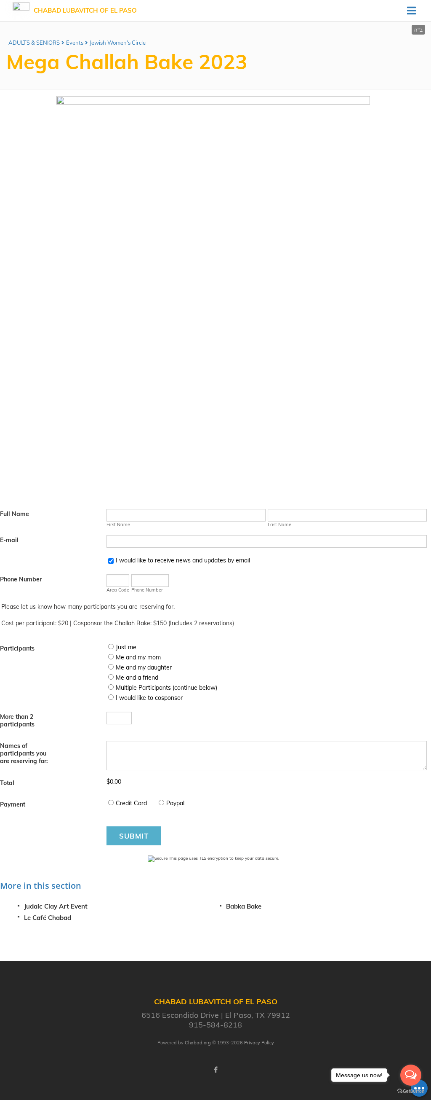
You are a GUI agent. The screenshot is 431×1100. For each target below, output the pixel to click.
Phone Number (21, 579)
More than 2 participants (17, 720)
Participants (17, 648)
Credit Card (131, 803)
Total (7, 783)
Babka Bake (243, 906)
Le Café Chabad (47, 918)
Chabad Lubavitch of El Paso (85, 10)
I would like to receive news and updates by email (183, 560)
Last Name (279, 524)
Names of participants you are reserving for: (24, 753)
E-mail (9, 540)
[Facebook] (215, 1070)
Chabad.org (198, 1043)
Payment (12, 804)
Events (74, 42)
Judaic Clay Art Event (56, 906)
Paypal (175, 803)
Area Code (117, 590)
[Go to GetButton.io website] (410, 1091)
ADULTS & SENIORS (34, 42)
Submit (134, 835)
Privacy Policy (259, 1043)
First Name (118, 524)
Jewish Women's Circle (118, 42)
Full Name (14, 514)
